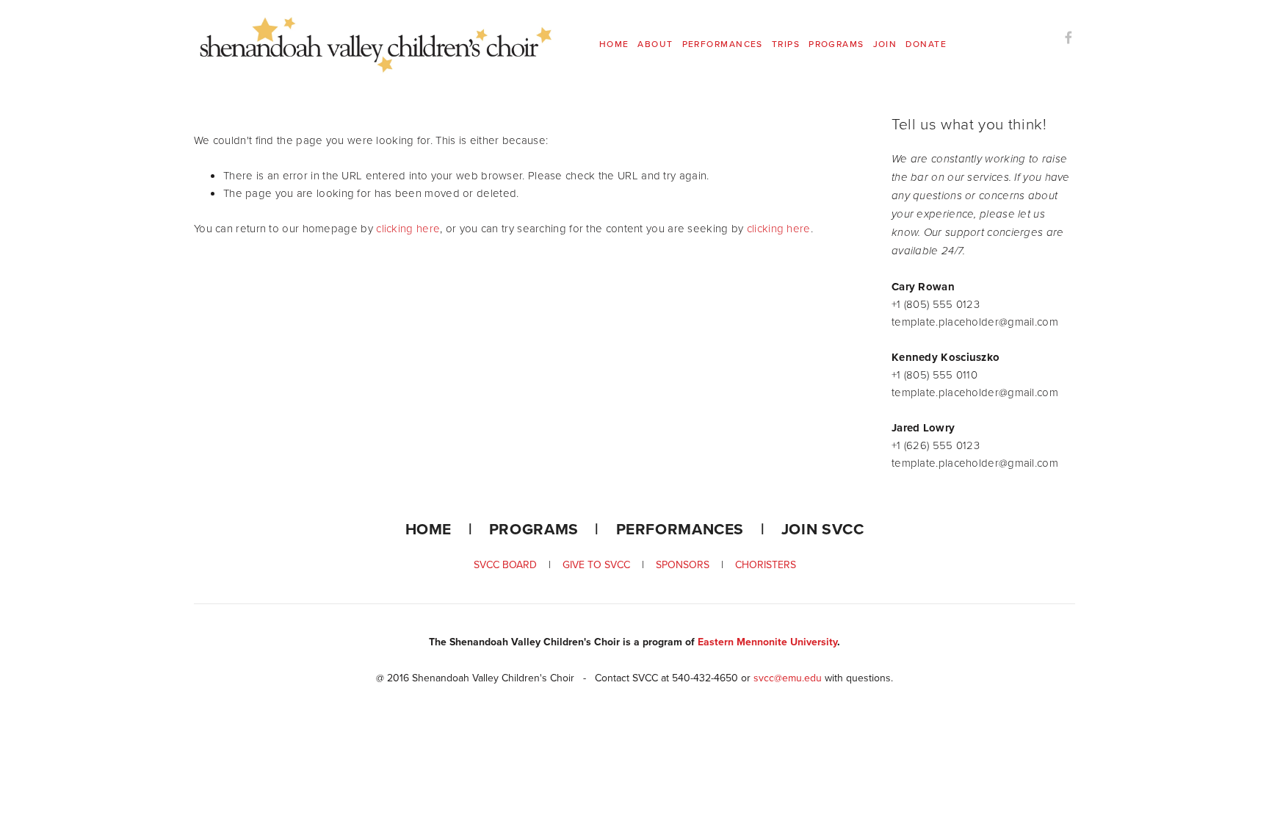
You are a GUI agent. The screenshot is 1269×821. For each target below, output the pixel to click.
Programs (836, 43)
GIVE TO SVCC (596, 564)
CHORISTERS (765, 564)
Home (614, 43)
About (655, 43)
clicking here (408, 228)
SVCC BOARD (511, 564)
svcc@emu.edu (787, 677)
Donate (926, 43)
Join (885, 43)
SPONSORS (682, 564)
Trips (786, 43)
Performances (722, 43)
